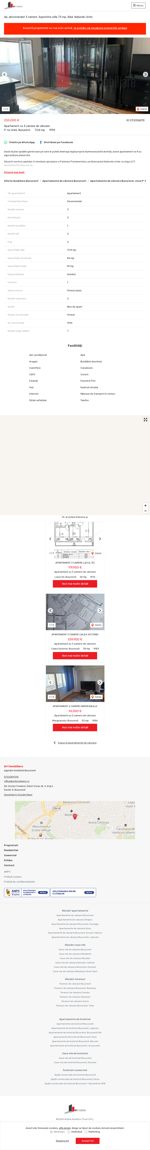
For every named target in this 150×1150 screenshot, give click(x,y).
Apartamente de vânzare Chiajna (75, 919)
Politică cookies (13, 876)
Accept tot (88, 1140)
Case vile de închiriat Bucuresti (75, 1058)
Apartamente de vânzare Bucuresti (64, 181)
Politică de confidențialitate (19, 881)
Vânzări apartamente (75, 910)
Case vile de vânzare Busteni (75, 958)
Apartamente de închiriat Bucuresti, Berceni (75, 1041)
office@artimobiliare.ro (16, 781)
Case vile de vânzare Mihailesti (75, 954)
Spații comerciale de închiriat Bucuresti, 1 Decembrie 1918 (75, 1083)
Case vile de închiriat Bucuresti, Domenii (75, 1062)
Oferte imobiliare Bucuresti (21, 181)
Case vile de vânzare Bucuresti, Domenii (75, 967)
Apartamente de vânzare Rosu (75, 928)
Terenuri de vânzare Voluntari (75, 997)
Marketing (94, 1131)
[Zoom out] (145, 510)
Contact (9, 865)
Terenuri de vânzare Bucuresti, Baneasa (75, 988)
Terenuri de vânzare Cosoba (75, 992)
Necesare (59, 1131)
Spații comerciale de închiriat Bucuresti (75, 1075)
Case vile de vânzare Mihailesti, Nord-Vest (75, 971)
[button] (4, 74)
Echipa (8, 860)
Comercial (10, 855)
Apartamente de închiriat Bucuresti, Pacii (75, 1037)
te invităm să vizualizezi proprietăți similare (100, 28)
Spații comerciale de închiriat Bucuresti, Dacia (75, 1079)
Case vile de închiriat (75, 1053)
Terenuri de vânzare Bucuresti (75, 983)
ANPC (7, 871)
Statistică (76, 1131)
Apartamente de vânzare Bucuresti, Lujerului (75, 937)
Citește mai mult (14, 172)
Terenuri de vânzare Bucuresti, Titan (75, 1005)
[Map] (75, 465)
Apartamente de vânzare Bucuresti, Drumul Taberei (75, 933)
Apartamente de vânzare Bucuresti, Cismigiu (75, 924)
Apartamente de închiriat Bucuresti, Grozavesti (75, 1045)
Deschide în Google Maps (18, 794)
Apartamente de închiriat (75, 1019)
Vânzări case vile (75, 945)
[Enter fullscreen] (145, 419)
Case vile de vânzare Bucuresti (75, 949)
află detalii (65, 1128)
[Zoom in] (145, 505)
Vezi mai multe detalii (75, 583)
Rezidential (11, 850)
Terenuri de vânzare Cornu (75, 1001)
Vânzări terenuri (75, 979)
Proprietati (11, 845)
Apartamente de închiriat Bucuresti (75, 1024)
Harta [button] (143, 109)
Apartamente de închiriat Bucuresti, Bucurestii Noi (75, 1032)
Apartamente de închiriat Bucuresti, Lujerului (75, 1028)
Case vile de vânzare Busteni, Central (75, 962)
